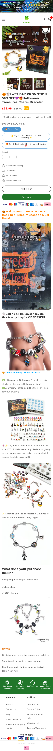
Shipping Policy (34, 723)
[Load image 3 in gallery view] (40, 84)
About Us (10, 704)
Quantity (5, 152)
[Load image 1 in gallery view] (13, 84)
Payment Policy (34, 704)
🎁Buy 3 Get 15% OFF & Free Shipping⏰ (26, 145)
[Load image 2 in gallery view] (26, 84)
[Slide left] (3, 85)
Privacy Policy (33, 709)
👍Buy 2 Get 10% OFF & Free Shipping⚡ (26, 136)
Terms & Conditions (36, 728)
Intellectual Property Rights (15, 726)
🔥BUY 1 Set (11, 129)
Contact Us (11, 709)
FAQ (8, 714)
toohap (32, 743)
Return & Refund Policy (35, 716)
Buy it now (26, 197)
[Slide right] (50, 85)
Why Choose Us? (14, 719)
